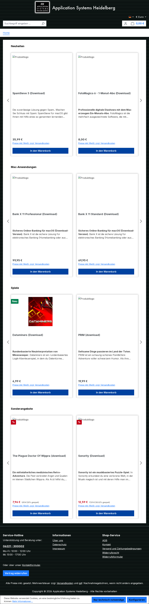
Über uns (58, 540)
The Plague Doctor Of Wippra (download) (39, 455)
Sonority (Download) (91, 455)
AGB (104, 540)
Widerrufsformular (112, 556)
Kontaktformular (31, 565)
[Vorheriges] (8, 100)
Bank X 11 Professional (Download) (35, 214)
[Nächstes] (141, 100)
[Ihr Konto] (125, 23)
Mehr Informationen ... (22, 601)
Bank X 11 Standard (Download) (98, 214)
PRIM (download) (89, 334)
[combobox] (21, 23)
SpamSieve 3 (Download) (29, 93)
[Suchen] (43, 23)
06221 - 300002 (13, 546)
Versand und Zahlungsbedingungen (121, 548)
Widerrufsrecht (110, 552)
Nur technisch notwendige (109, 599)
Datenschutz (59, 544)
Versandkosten (65, 583)
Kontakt (106, 544)
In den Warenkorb (40, 150)
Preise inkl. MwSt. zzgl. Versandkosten (31, 143)
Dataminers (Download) (28, 334)
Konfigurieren (137, 599)
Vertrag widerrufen (16, 573)
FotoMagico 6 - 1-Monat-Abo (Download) (104, 93)
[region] (74, 100)
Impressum (59, 548)
